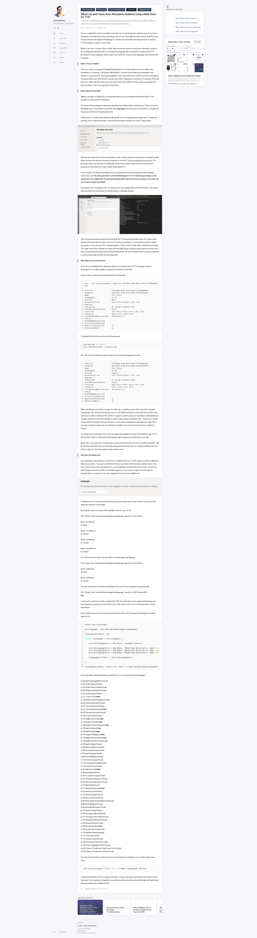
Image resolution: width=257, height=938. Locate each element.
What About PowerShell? (189, 23)
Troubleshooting (144, 9)
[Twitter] (58, 29)
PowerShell (131, 9)
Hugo (84, 931)
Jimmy (93, 933)
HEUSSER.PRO (59, 20)
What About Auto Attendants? (190, 27)
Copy (155, 284)
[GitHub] (54, 29)
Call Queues (101, 9)
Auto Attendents (87, 9)
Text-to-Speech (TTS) (117, 9)
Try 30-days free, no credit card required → (182, 83)
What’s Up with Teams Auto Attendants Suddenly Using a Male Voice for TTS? (118, 15)
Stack (83, 933)
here (122, 464)
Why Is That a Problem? (188, 18)
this (144, 501)
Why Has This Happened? (189, 31)
